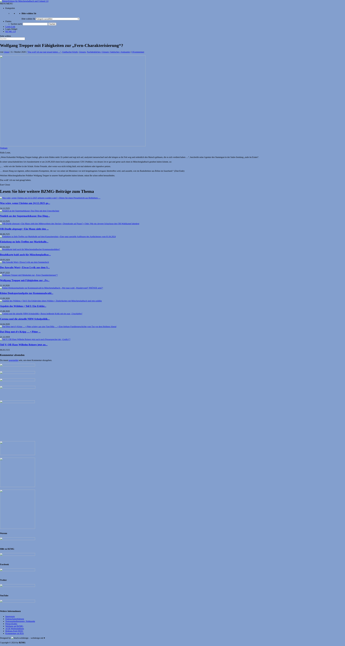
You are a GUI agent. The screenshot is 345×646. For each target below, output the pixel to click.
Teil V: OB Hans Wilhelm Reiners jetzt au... (24, 344)
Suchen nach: (16, 24)
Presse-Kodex (11, 624)
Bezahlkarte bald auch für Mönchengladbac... (25, 254)
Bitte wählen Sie (29, 19)
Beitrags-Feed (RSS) (14, 631)
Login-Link (10, 26)
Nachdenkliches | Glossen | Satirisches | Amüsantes (108, 52)
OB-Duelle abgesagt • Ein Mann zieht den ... (24, 228)
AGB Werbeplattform (14, 628)
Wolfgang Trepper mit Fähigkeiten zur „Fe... (24, 280)
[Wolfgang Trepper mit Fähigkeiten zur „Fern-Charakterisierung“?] (29, 275)
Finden (8, 21)
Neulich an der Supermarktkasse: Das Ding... (25, 216)
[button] (6, 3)
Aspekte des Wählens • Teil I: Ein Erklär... (23, 306)
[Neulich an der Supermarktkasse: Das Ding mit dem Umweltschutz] (29, 211)
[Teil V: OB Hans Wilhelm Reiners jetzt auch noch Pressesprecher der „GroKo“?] (35, 339)
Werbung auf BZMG (14, 626)
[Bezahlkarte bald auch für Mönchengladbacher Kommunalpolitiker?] (30, 249)
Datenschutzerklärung (14, 619)
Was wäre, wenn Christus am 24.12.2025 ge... (25, 203)
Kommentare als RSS (14, 633)
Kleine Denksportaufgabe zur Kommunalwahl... (26, 293)
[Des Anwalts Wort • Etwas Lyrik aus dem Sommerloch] (24, 262)
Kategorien (10, 8)
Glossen (82, 52)
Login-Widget (11, 29)
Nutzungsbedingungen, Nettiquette (20, 621)
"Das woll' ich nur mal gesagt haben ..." (44, 52)
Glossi (6, 52)
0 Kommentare (138, 52)
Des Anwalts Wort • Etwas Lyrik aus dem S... (25, 267)
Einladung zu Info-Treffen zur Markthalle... (24, 241)
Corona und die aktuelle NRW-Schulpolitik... (25, 318)
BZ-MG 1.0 (10, 31)
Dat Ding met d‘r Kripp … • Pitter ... (20, 331)
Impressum (10, 616)
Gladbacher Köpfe (70, 52)
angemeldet (13, 360)
